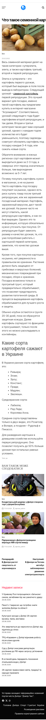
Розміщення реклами (34, 709)
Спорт (23, 705)
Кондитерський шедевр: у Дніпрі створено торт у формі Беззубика (22, 503)
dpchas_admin (20, 508)
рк (7, 458)
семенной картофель (25, 93)
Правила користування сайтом (29, 713)
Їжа (3, 54)
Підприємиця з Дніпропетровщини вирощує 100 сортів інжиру (19, 541)
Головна (7, 705)
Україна (40, 705)
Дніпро (15, 705)
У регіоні (31, 705)
